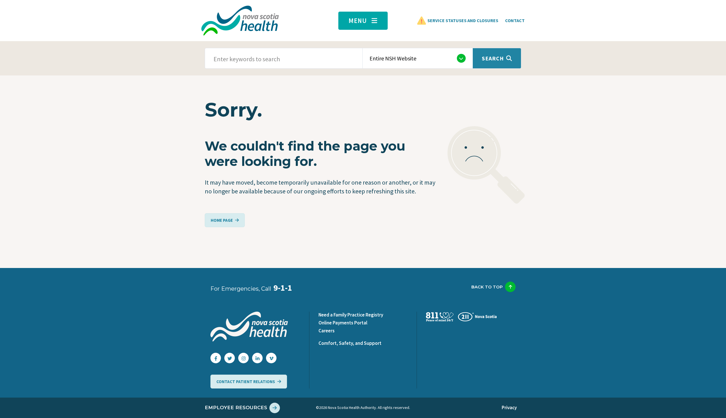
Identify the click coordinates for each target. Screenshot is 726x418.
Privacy (509, 407)
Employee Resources (236, 407)
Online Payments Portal (342, 323)
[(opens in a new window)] (215, 358)
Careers (326, 331)
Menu (358, 20)
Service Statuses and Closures (462, 20)
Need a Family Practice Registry (350, 315)
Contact (515, 20)
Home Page (222, 220)
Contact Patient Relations (245, 381)
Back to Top (487, 287)
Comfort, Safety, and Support (349, 343)
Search (493, 58)
